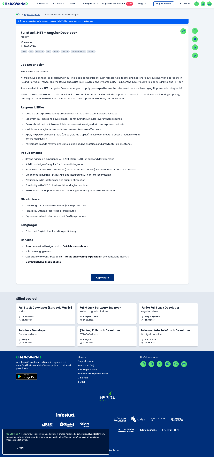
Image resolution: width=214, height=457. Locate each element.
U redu (20, 447)
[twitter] (195, 39)
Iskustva (57, 3)
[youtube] (159, 364)
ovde (24, 440)
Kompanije (89, 3)
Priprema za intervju (113, 3)
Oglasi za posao (32, 14)
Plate (72, 3)
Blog (140, 3)
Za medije (83, 377)
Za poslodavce (163, 3)
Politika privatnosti (88, 369)
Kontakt (82, 382)
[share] (195, 55)
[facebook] (195, 31)
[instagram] (151, 364)
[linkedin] (195, 47)
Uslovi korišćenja (86, 365)
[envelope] (184, 364)
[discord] (176, 364)
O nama (82, 357)
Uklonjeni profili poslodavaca (93, 373)
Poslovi (41, 3)
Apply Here (102, 277)
